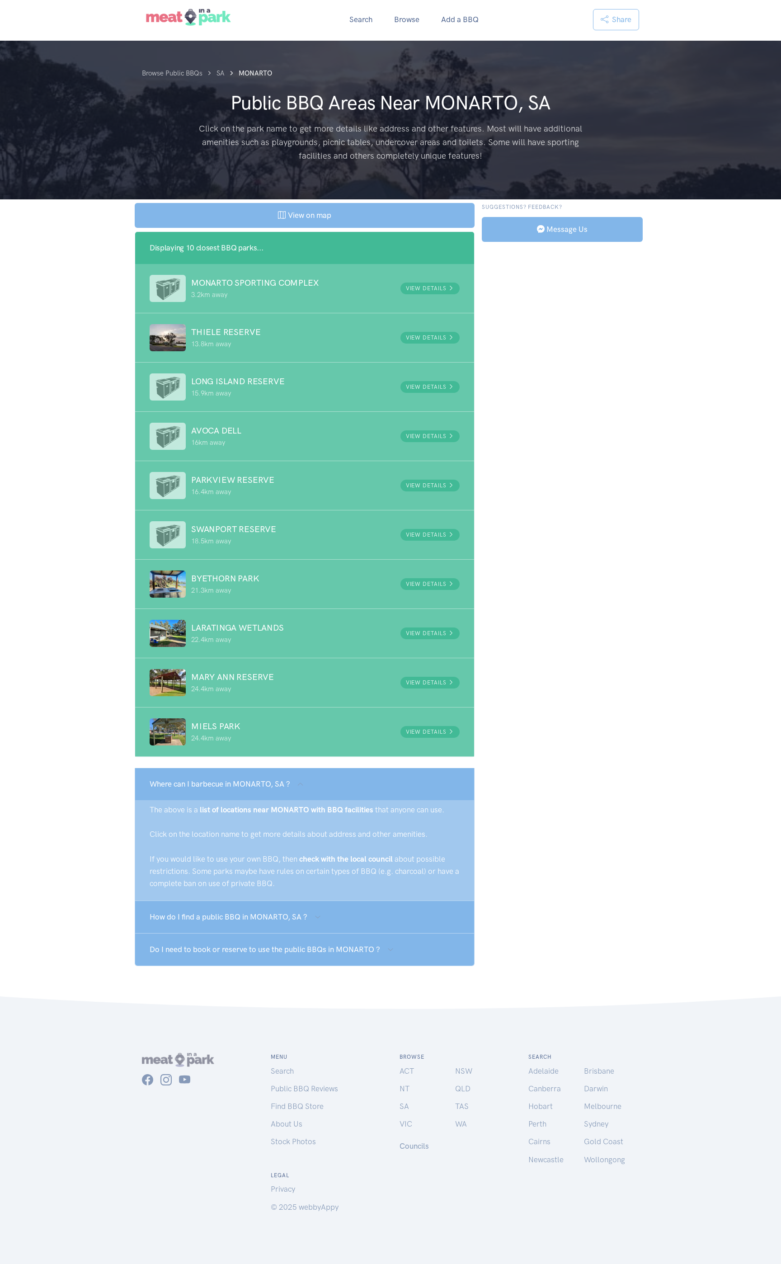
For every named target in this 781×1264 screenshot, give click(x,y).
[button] (304, 288)
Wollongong (604, 1159)
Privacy (283, 1188)
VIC (406, 1123)
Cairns (539, 1141)
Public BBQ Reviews (304, 1088)
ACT (407, 1070)
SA (404, 1106)
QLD (462, 1088)
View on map (308, 215)
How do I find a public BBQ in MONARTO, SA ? (228, 916)
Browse (406, 19)
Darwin (596, 1088)
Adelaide (543, 1070)
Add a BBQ (460, 19)
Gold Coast (603, 1141)
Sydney (596, 1123)
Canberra (544, 1088)
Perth (537, 1123)
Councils (414, 1146)
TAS (462, 1106)
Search (360, 19)
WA (461, 1123)
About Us (286, 1123)
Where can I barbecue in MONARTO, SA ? (220, 783)
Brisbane (599, 1070)
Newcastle (546, 1159)
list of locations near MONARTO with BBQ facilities (286, 809)
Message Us (566, 228)
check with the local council (346, 858)
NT (404, 1088)
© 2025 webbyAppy (305, 1207)
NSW (463, 1070)
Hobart (540, 1106)
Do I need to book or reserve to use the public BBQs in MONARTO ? (265, 949)
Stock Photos (293, 1141)
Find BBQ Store (297, 1106)
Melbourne (602, 1106)
